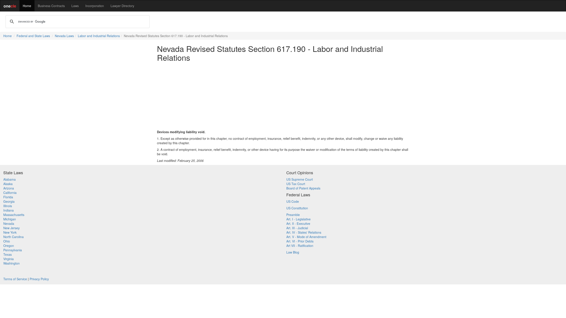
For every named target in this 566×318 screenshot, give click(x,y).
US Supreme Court (299, 179)
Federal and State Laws (33, 36)
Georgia (9, 201)
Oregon (8, 245)
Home (27, 6)
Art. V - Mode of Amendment (306, 237)
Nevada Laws (64, 36)
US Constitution (297, 208)
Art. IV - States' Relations (303, 232)
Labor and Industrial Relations (99, 36)
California (10, 192)
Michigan (9, 219)
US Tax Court (295, 184)
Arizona (8, 188)
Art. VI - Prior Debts (300, 241)
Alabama (9, 179)
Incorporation (94, 6)
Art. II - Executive (298, 223)
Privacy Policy (39, 279)
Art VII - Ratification (299, 245)
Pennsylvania (12, 250)
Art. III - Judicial (297, 228)
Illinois (7, 206)
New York (10, 232)
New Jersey (11, 228)
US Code (292, 201)
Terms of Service (15, 279)
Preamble (293, 214)
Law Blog (292, 252)
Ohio (6, 241)
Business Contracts (51, 6)
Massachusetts (13, 214)
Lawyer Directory (122, 6)
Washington (11, 263)
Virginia (8, 259)
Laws (75, 6)
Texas (7, 254)
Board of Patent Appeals (303, 188)
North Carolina (13, 237)
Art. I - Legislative (298, 219)
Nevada (8, 223)
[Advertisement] (283, 96)
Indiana (8, 210)
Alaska (8, 184)
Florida (8, 197)
